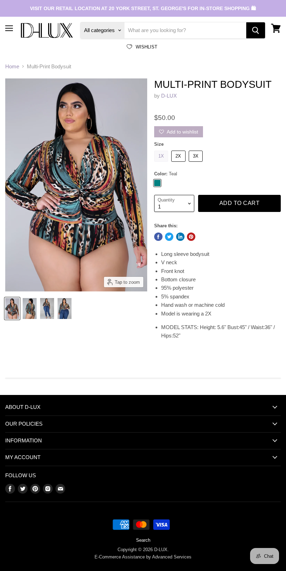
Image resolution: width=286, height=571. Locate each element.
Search (143, 540)
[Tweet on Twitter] (169, 237)
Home (12, 66)
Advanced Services (171, 556)
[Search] (255, 30)
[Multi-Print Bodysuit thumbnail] (12, 308)
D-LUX (169, 96)
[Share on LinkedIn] (180, 237)
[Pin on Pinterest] (191, 237)
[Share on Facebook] (158, 237)
